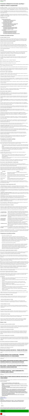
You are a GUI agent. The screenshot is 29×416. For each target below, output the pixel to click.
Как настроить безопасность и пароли (8, 25)
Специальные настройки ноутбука (6, 26)
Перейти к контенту (3, 0)
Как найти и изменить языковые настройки (9, 20)
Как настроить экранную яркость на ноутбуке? (10, 32)
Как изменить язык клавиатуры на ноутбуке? (9, 31)
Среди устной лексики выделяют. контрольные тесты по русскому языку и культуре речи (13, 407)
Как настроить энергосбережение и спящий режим (10, 23)
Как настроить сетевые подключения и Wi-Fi (9, 24)
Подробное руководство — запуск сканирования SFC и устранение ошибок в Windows (14, 389)
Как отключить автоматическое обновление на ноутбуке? (11, 33)
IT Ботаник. (1, 1)
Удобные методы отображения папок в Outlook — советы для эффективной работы (12, 400)
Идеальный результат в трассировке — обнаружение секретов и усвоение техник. (12, 401)
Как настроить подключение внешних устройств (10, 27)
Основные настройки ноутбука (6, 19)
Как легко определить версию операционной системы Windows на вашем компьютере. (12, 408)
